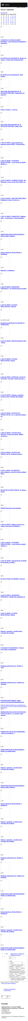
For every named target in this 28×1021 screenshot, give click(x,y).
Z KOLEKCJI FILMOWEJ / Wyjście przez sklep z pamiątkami (12, 648)
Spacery (23, 976)
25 (3, 22)
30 (15, 22)
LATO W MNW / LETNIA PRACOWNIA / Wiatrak (9, 305)
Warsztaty (18, 966)
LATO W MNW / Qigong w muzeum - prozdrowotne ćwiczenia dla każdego (12, 395)
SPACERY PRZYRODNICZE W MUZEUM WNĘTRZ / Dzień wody (11, 125)
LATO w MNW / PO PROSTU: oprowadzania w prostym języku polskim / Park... (14, 472)
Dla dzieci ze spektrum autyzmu (18, 978)
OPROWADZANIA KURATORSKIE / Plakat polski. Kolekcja (13, 235)
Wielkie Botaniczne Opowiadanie (11, 508)
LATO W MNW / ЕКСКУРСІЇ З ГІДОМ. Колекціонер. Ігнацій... (14, 561)
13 (8, 19)
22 (12, 20)
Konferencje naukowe (16, 969)
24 (1, 22)
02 (15, 16)
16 (15, 19)
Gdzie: (10, 961)
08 (12, 17)
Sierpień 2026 (4, 12)
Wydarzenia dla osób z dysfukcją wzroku (17, 973)
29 (12, 22)
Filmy (17, 968)
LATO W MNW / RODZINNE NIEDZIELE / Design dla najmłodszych (13, 596)
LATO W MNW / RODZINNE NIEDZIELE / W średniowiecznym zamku (14, 287)
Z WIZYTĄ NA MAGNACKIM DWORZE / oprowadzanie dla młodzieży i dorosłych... (13, 41)
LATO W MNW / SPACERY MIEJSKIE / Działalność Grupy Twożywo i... (14, 199)
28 (10, 22)
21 (10, 20)
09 (15, 17)
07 (10, 17)
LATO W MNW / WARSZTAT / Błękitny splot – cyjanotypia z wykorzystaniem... (13, 217)
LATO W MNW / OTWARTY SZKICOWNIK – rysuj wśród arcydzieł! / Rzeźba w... (13, 162)
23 (15, 20)
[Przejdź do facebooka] (8, 953)
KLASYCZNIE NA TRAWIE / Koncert (13, 579)
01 (12, 16)
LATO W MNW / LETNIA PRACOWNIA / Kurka (9, 359)
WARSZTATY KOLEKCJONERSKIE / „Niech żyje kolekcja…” (13, 732)
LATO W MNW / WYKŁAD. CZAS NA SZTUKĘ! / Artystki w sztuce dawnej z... (13, 377)
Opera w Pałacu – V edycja (9, 109)
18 (3, 20)
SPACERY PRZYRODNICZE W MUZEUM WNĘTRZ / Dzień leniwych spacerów (12, 93)
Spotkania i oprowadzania (17, 965)
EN (7, 953)
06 (8, 17)
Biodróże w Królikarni (7, 270)
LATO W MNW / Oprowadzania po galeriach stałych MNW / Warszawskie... (13, 143)
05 (6, 17)
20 (8, 20)
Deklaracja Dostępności (10, 989)
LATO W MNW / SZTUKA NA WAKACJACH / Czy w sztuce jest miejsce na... (13, 414)
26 (6, 22)
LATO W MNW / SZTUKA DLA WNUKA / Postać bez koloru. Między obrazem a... (12, 434)
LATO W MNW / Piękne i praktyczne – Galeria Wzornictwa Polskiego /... (13, 525)
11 (3, 19)
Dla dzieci (21, 973)
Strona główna (14, 953)
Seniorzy (18, 975)
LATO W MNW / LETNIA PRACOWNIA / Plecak (9, 614)
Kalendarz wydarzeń (15, 955)
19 (6, 20)
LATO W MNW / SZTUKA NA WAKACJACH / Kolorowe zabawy (11, 453)
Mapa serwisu (7, 990)
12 (6, 19)
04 (3, 17)
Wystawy (22, 968)
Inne (16, 973)
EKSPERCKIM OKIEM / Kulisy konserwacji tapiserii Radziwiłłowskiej (12, 701)
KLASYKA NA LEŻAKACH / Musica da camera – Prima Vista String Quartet (13, 59)
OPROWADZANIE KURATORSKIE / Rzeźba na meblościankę (13, 750)
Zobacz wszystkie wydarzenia (8, 983)
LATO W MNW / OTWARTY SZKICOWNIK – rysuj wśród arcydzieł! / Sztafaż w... (13, 544)
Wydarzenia (21, 953)
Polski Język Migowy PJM (17, 979)
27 (8, 22)
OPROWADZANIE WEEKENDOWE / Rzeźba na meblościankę (13, 894)
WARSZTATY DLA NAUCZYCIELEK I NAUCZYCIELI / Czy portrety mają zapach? (13, 713)
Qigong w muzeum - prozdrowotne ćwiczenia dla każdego (11, 632)
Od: (10, 957)
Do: (10, 958)
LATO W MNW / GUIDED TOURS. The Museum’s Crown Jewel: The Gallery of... (13, 181)
